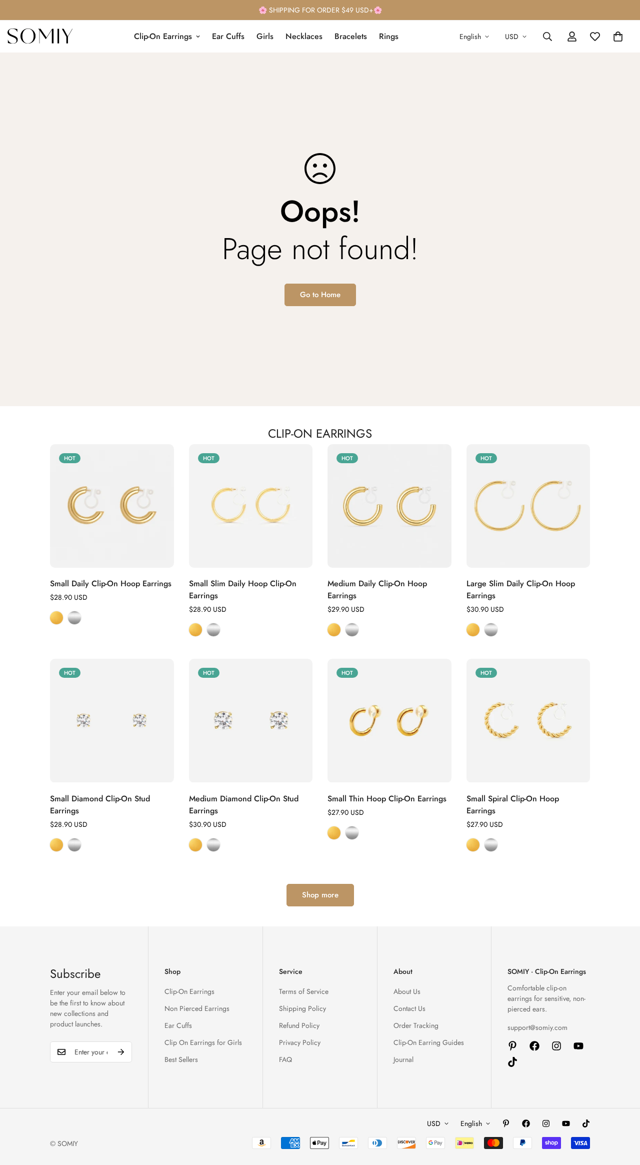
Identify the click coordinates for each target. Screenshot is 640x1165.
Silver (74, 617)
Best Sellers (181, 1059)
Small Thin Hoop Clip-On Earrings (387, 798)
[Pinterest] (513, 1046)
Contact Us (410, 1008)
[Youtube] (579, 1046)
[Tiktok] (513, 1062)
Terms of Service (303, 991)
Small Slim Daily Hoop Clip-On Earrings (242, 589)
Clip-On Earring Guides (429, 1042)
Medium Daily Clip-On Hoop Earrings (377, 589)
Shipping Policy (302, 1008)
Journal (404, 1059)
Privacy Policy (299, 1042)
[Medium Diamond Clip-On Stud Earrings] (251, 720)
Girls (265, 36)
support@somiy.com (538, 1027)
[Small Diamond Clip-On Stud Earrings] (112, 720)
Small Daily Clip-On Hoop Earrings (111, 583)
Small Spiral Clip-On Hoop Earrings (512, 804)
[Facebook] (535, 1046)
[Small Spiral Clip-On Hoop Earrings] (528, 720)
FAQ (285, 1059)
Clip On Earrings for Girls (203, 1042)
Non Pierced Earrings (197, 1008)
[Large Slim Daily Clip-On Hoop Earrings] (528, 506)
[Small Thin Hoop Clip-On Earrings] (390, 720)
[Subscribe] (121, 1051)
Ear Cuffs (228, 36)
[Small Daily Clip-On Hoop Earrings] (112, 506)
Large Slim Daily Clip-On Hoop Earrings (520, 589)
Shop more (320, 894)
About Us (407, 991)
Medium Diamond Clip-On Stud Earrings (243, 804)
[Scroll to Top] (620, 1110)
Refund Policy (299, 1025)
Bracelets (350, 36)
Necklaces (304, 36)
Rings (388, 36)
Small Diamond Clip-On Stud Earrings (100, 804)
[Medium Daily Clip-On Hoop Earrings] (390, 506)
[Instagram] (557, 1046)
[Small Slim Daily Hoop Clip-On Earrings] (251, 506)
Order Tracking (416, 1025)
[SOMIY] (40, 37)
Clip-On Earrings (163, 36)
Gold (56, 617)
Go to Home (320, 294)
